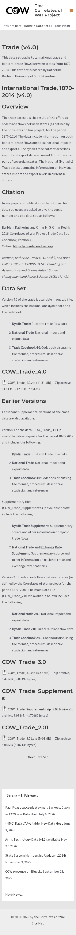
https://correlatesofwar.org (33, 246)
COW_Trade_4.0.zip (21, 382)
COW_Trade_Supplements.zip (29, 709)
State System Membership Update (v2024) (35, 855)
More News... (14, 894)
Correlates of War (52, 917)
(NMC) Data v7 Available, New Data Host (34, 823)
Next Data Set (38, 757)
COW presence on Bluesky (23, 871)
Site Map (38, 923)
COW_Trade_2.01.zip (22, 738)
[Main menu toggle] (71, 10)
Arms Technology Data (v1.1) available (32, 839)
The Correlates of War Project (48, 10)
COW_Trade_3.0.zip (21, 673)
